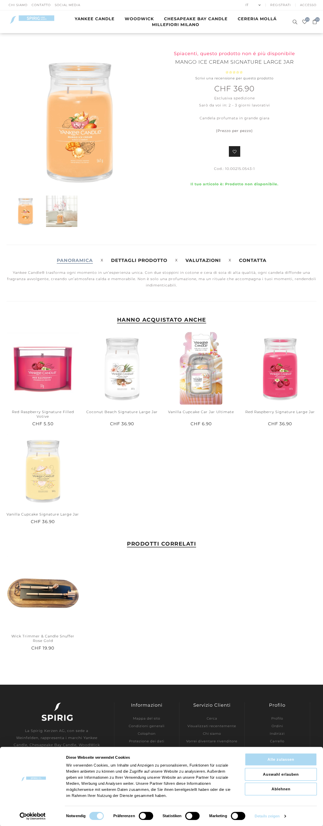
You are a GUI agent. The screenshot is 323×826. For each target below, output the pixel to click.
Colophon (147, 733)
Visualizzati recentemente (211, 726)
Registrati (280, 5)
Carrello (277, 741)
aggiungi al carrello (53, 368)
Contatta (252, 260)
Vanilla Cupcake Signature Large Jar (43, 514)
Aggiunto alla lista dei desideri (43, 368)
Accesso (308, 5)
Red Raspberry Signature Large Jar (280, 412)
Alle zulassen (280, 759)
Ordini (277, 726)
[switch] (146, 816)
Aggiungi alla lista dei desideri (234, 151)
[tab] (75, 260)
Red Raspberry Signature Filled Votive (43, 414)
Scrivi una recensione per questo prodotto (234, 78)
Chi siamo (212, 733)
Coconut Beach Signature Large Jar (122, 412)
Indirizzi (277, 733)
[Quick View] (33, 368)
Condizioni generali (147, 726)
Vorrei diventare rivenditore (211, 741)
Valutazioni (203, 260)
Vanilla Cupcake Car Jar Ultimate (201, 412)
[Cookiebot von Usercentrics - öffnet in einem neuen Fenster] (33, 816)
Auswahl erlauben (281, 774)
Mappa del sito (146, 718)
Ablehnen (281, 789)
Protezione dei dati (146, 741)
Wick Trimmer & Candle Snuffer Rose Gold (42, 638)
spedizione (244, 98)
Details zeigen (267, 816)
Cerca (212, 718)
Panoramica (75, 260)
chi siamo (18, 5)
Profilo (277, 718)
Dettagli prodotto (139, 260)
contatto (41, 5)
